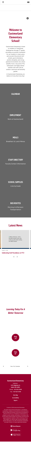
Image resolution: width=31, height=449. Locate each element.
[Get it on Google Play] (15, 430)
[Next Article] (17, 257)
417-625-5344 (17, 391)
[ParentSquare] (15, 426)
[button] (28, 2)
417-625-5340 (18, 389)
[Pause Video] (27, 18)
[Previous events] (3, 366)
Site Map (15, 395)
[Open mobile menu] (3, 2)
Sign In (15, 400)
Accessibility (15, 398)
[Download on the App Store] (15, 434)
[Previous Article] (14, 257)
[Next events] (27, 366)
